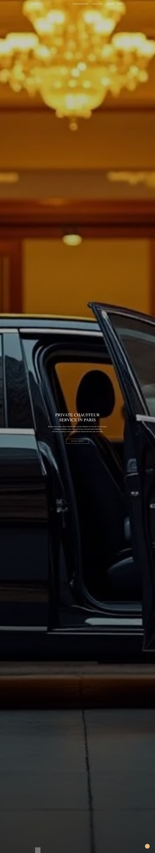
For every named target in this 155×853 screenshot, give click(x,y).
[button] (77, 441)
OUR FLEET (110, 4)
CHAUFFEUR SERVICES (80, 4)
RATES (120, 4)
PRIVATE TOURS (97, 4)
